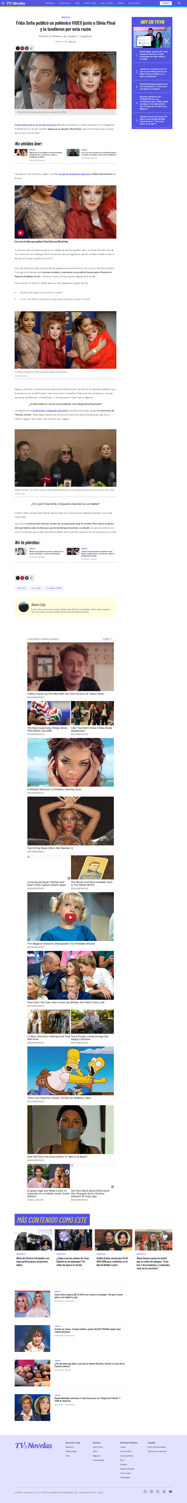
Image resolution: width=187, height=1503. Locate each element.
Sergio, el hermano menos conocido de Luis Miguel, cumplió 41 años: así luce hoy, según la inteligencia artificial (97, 553)
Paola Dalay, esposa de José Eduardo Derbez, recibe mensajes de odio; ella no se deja (154, 55)
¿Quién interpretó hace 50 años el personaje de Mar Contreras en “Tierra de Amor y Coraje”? (153, 120)
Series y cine (90, 3)
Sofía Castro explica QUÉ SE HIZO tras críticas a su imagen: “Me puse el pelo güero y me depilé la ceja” (89, 1296)
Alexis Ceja (72, 41)
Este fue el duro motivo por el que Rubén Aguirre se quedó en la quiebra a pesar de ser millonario (98, 153)
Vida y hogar (106, 3)
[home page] (15, 3)
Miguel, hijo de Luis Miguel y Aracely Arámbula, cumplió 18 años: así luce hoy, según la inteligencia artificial (45, 154)
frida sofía (21, 588)
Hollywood (134, 3)
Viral (77, 3)
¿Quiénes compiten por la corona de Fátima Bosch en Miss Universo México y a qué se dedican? (153, 73)
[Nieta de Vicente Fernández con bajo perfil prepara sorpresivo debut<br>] (33, 1239)
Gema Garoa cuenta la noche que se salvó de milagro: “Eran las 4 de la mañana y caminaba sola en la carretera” (153, 1263)
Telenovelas (64, 3)
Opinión (120, 3)
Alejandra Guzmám (54, 588)
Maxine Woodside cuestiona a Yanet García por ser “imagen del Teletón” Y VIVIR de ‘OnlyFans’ (87, 1399)
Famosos (50, 3)
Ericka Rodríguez (69, 1301)
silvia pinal (36, 588)
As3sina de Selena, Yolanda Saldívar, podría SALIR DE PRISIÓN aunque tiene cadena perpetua (88, 1330)
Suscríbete (166, 3)
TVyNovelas (68, 1370)
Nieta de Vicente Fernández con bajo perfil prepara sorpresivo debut (32, 1261)
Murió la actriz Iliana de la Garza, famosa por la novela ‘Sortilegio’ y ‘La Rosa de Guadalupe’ (46, 552)
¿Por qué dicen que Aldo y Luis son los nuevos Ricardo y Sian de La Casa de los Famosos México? (90, 1365)
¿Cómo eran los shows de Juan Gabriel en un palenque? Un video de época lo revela (72, 1261)
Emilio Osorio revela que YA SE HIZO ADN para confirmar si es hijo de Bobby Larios (112, 1261)
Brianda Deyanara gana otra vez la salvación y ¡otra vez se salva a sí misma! (154, 86)
